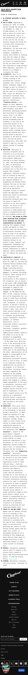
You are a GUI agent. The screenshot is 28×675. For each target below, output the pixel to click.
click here (13, 559)
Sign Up (23, 639)
